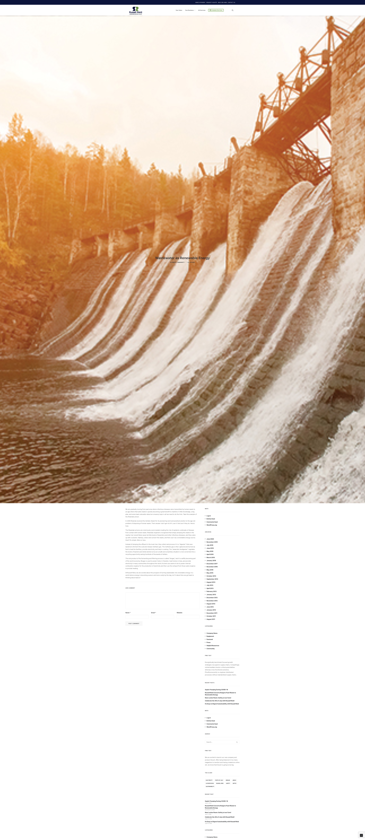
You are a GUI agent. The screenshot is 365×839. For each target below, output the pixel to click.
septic (234, 783)
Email (153, 613)
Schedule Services (216, 10)
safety (228, 783)
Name (128, 613)
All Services (202, 10)
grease (228, 780)
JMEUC (234, 780)
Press (174, 262)
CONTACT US (231, 2)
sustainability (210, 786)
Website (179, 613)
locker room (210, 783)
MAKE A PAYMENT (200, 2)
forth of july (219, 780)
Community (180, 262)
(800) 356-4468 (222, 2)
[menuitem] (178, 10)
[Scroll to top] (361, 835)
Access (192, 262)
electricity (209, 780)
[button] (233, 10)
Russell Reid (219, 783)
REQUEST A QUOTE (211, 2)
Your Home (179, 10)
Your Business (189, 10)
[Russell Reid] (135, 9)
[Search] (222, 742)
